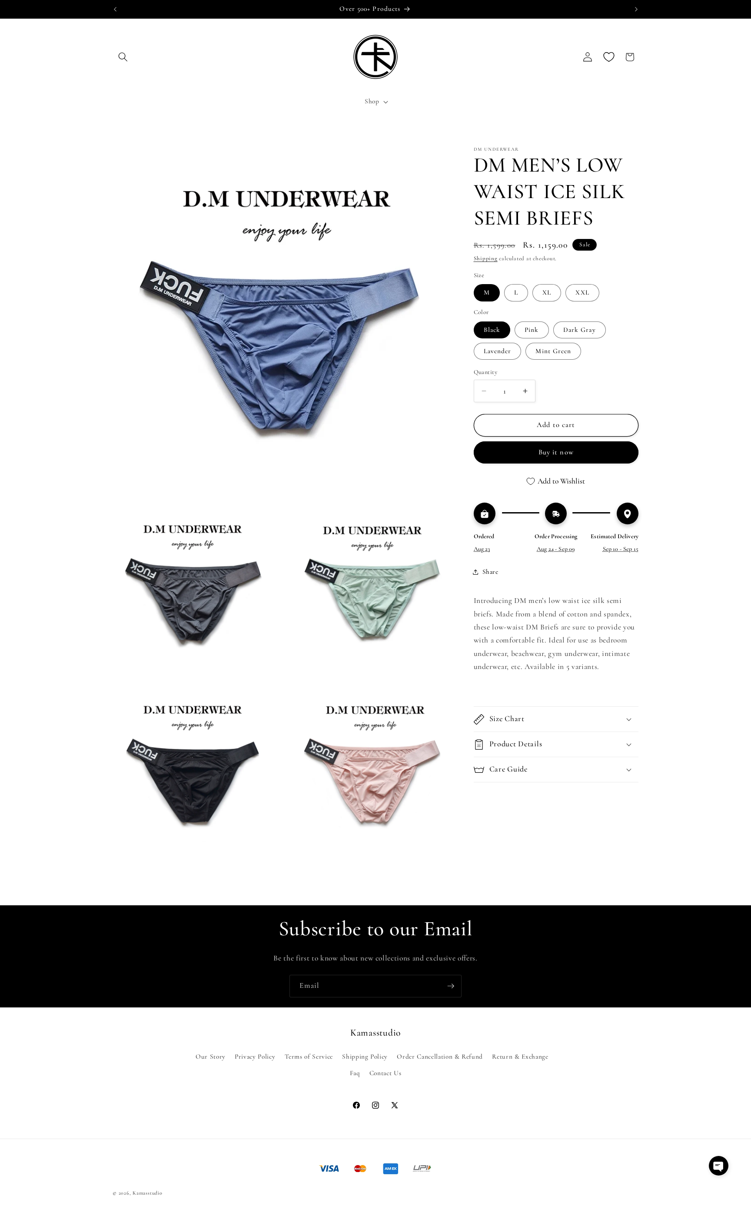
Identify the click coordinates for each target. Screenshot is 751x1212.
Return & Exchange (520, 1056)
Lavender (498, 351)
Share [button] (490, 572)
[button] (123, 56)
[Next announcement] (636, 9)
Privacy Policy (255, 1056)
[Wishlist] (608, 56)
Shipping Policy (365, 1056)
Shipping (486, 258)
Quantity (486, 372)
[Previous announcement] (115, 9)
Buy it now (556, 452)
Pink (531, 330)
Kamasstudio (147, 1193)
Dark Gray (579, 330)
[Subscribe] (450, 986)
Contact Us (385, 1073)
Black (492, 330)
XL (546, 292)
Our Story (211, 1056)
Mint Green (553, 351)
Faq (355, 1073)
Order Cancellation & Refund (440, 1056)
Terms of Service (309, 1056)
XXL (582, 292)
